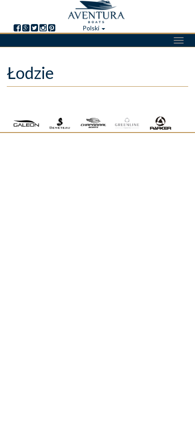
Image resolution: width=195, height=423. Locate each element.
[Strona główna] (97, 11)
